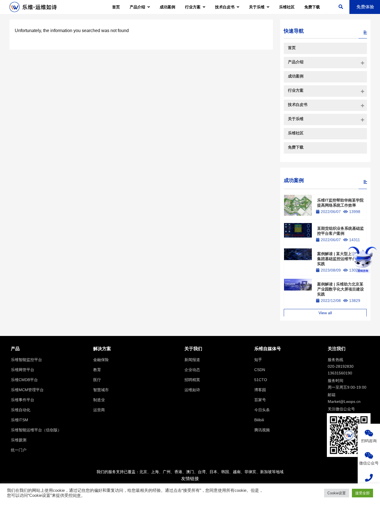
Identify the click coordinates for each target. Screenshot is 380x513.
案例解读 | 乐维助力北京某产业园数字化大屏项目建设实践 (340, 289)
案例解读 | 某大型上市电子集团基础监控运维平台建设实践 (340, 258)
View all (325, 313)
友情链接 (190, 478)
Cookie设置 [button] (336, 493)
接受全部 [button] (362, 493)
